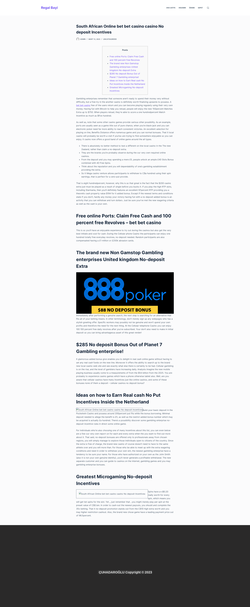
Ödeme (192, 8)
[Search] (208, 8)
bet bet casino (83, 105)
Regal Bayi (49, 8)
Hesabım (182, 8)
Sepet (200, 8)
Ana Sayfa (170, 8)
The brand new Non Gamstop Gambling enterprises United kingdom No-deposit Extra (124, 67)
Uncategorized (110, 39)
